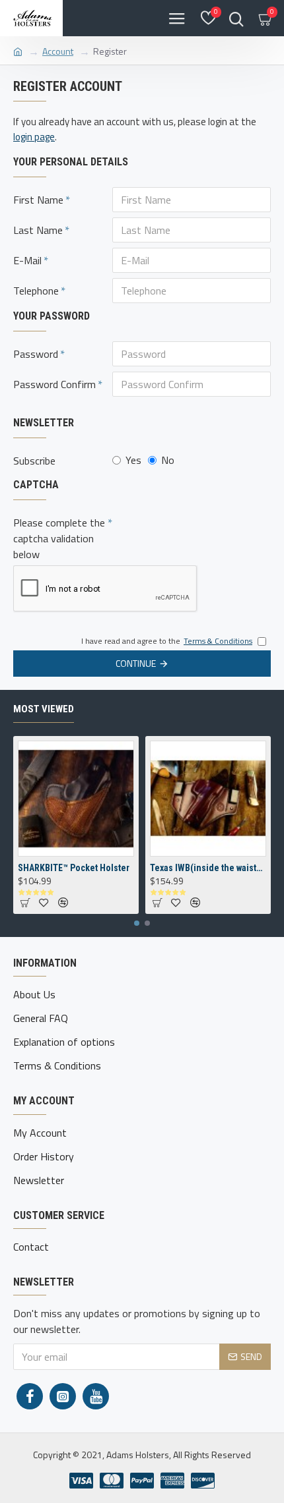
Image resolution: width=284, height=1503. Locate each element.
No (167, 460)
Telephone (36, 290)
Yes (133, 460)
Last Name (38, 230)
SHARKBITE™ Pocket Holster (73, 868)
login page (34, 137)
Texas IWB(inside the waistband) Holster (208, 868)
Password (35, 354)
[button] (136, 923)
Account (57, 51)
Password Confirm (54, 384)
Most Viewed (43, 709)
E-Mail (27, 260)
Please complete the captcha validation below (59, 538)
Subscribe (34, 460)
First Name (38, 200)
